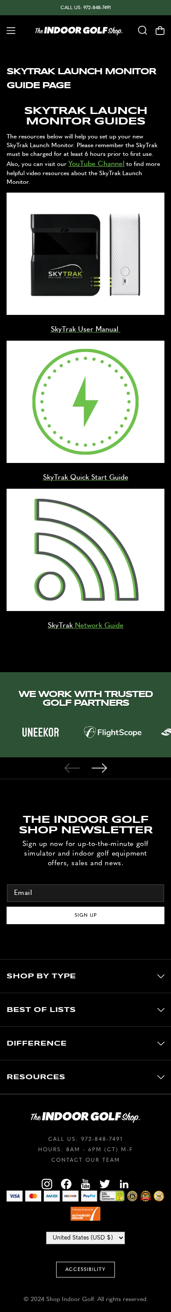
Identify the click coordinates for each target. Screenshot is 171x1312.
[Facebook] (66, 1185)
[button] (7, 30)
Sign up (86, 915)
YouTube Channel (96, 163)
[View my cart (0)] (163, 30)
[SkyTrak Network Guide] (85, 608)
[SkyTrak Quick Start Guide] (85, 460)
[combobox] (142, 30)
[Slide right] (99, 768)
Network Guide (99, 625)
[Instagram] (47, 1185)
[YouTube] (85, 1185)
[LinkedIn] (124, 1185)
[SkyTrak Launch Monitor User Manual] (85, 312)
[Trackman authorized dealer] (86, 1214)
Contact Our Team (85, 1160)
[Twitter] (105, 1185)
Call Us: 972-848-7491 (86, 7)
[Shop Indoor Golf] (79, 30)
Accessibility (85, 1269)
